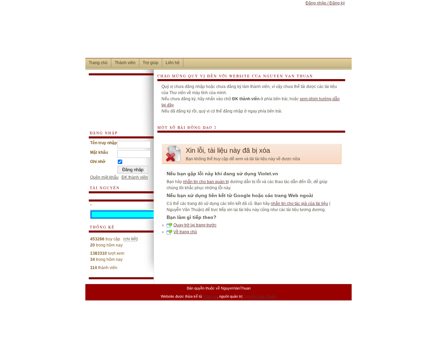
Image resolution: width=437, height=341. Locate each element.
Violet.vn (210, 296)
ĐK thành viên (135, 177)
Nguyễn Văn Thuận (260, 296)
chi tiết (131, 239)
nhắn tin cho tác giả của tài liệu (299, 203)
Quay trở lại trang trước (194, 225)
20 (92, 245)
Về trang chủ (185, 231)
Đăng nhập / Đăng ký (325, 3)
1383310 (98, 253)
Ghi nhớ (97, 161)
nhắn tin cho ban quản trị (206, 181)
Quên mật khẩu (104, 177)
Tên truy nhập (103, 142)
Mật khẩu (99, 152)
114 (93, 267)
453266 (97, 239)
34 (92, 259)
